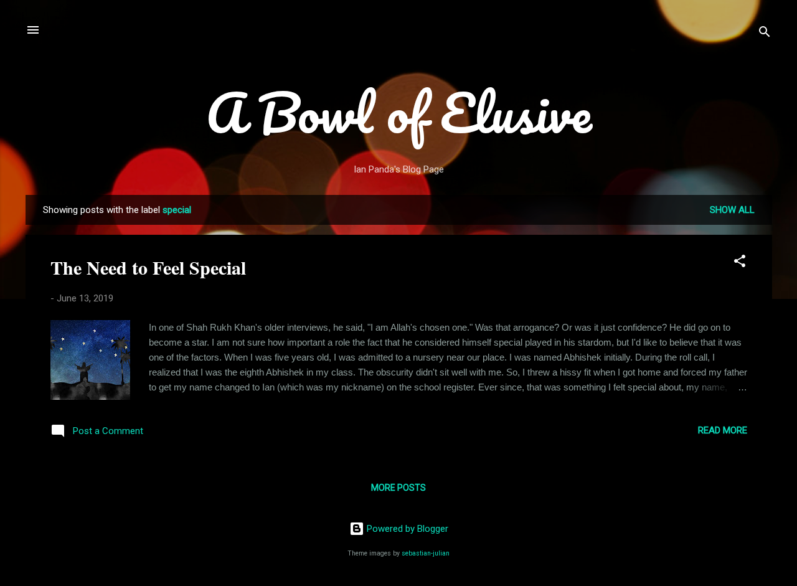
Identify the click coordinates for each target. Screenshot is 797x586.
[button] (739, 263)
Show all (732, 209)
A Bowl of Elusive (399, 112)
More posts (398, 488)
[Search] (764, 34)
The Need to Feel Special (148, 267)
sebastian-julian (426, 553)
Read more (722, 430)
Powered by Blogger (406, 528)
